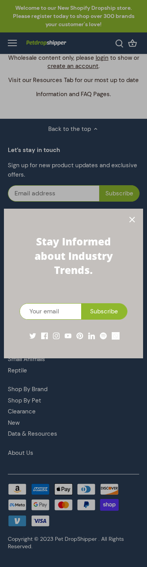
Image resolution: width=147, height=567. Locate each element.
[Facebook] (44, 335)
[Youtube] (68, 335)
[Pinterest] (79, 335)
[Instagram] (56, 335)
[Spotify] (103, 335)
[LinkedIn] (91, 335)
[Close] (132, 219)
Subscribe (104, 311)
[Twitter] (32, 335)
